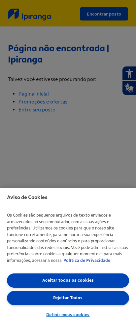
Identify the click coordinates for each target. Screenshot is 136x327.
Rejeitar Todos (68, 297)
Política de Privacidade (86, 260)
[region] (68, 257)
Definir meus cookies (67, 314)
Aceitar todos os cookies (68, 280)
